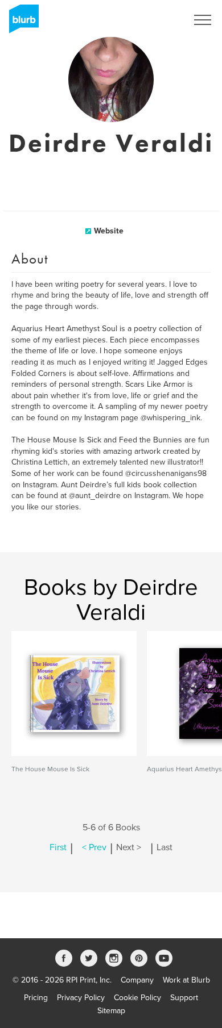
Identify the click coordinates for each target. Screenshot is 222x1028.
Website (109, 231)
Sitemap (111, 1011)
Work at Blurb (186, 980)
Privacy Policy (81, 997)
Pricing (36, 997)
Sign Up (158, 19)
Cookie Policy (137, 997)
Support (184, 997)
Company (137, 980)
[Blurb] (20, 22)
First (58, 847)
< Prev (94, 847)
